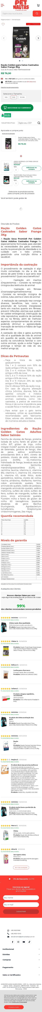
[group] (21, 879)
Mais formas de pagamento (10, 87)
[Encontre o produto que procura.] (37, 14)
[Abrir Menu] (2, 5)
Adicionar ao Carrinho (19, 108)
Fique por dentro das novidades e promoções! (21, 890)
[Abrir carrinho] (38, 5)
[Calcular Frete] (39, 123)
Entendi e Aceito (14, 1007)
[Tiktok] (29, 943)
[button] (19, 60)
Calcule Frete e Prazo (8, 123)
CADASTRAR (21, 911)
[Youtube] (24, 943)
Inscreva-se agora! (21, 887)
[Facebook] (13, 943)
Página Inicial (5, 19)
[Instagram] (18, 943)
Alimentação (16, 19)
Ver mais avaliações (21, 867)
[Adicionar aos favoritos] (3, 24)
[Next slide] (38, 38)
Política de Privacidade (19, 1002)
